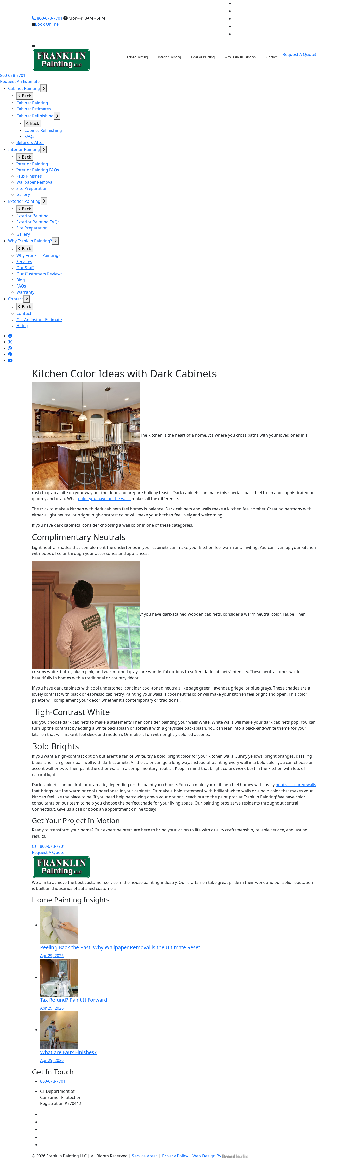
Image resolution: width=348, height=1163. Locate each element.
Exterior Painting (24, 201)
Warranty (25, 292)
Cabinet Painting (24, 88)
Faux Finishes (29, 176)
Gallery (23, 194)
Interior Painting (24, 149)
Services (24, 261)
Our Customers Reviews (39, 274)
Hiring (22, 325)
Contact (15, 299)
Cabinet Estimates (33, 109)
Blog (20, 280)
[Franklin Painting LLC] (61, 60)
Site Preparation (32, 188)
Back (26, 96)
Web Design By (207, 1156)
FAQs (29, 136)
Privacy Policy (175, 1156)
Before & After (30, 142)
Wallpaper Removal (34, 182)
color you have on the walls (104, 498)
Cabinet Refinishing (35, 116)
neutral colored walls (296, 784)
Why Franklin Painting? (30, 241)
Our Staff (25, 267)
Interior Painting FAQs (37, 170)
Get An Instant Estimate (39, 319)
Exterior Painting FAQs (38, 222)
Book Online (47, 24)
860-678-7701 (49, 18)
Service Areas (145, 1156)
